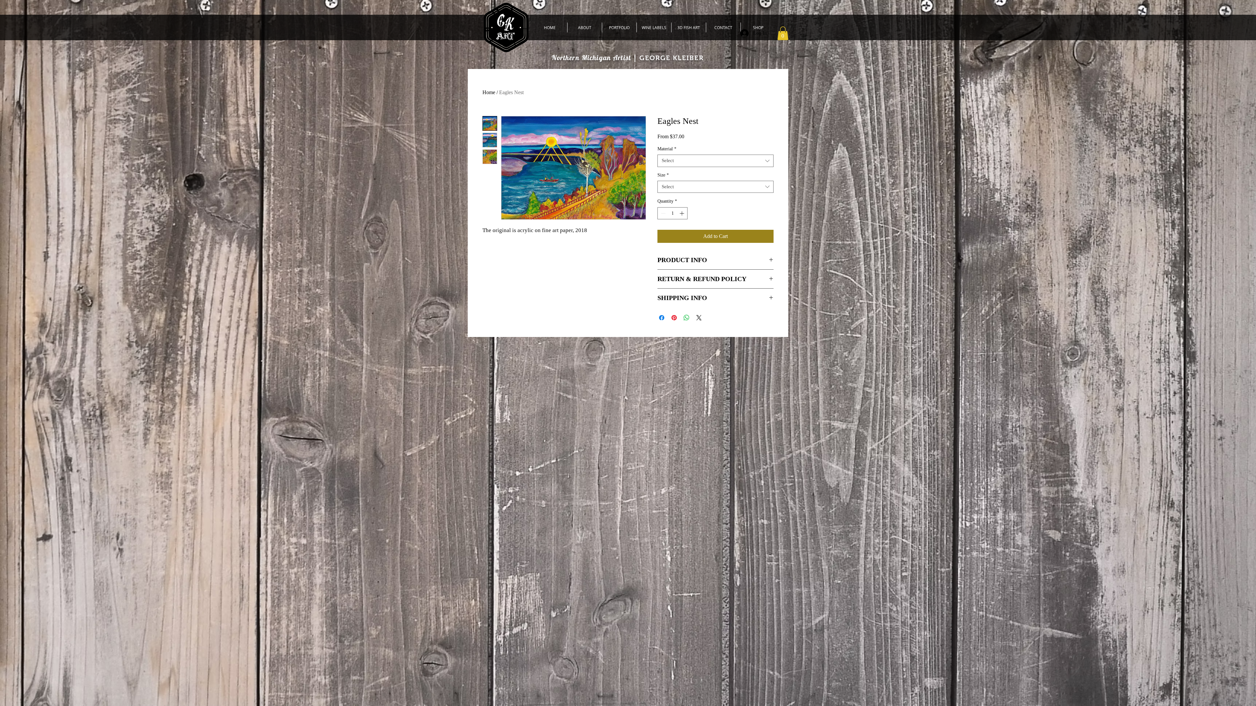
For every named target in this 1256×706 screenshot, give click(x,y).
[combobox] (715, 161)
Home (488, 92)
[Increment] (682, 213)
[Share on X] (699, 318)
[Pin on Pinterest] (674, 318)
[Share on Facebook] (662, 318)
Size (663, 175)
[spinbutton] (672, 213)
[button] (783, 33)
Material (666, 148)
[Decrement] (662, 213)
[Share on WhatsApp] (686, 318)
